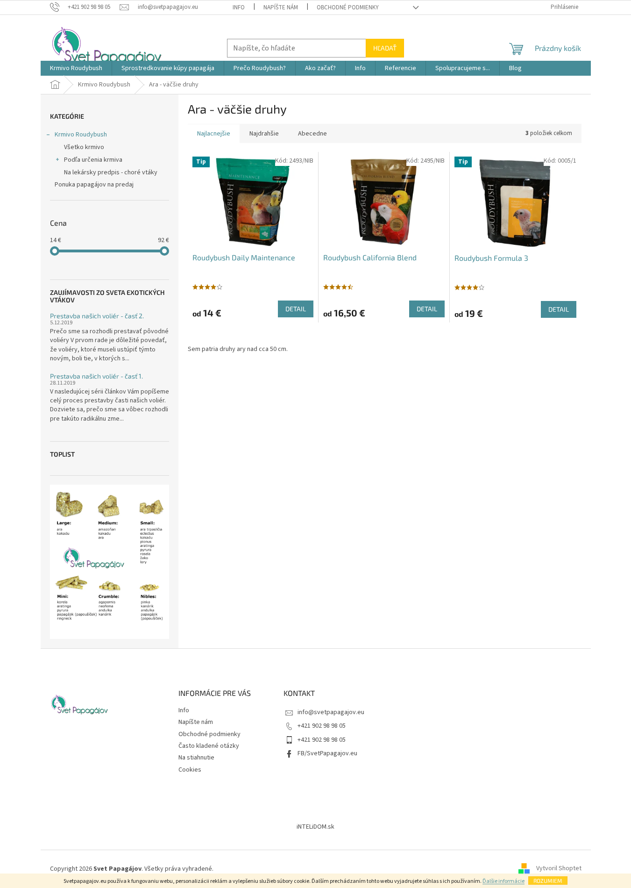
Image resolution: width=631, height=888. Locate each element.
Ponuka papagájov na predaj (94, 184)
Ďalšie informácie (503, 881)
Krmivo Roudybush (81, 134)
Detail (295, 309)
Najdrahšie (264, 133)
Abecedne (312, 133)
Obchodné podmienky (348, 7)
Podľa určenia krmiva (93, 160)
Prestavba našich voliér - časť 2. (97, 315)
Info (239, 7)
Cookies (189, 769)
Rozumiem (547, 880)
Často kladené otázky (208, 746)
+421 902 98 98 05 (322, 725)
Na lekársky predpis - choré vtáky (110, 172)
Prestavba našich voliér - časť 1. (96, 376)
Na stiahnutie (196, 757)
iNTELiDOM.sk (315, 826)
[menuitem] (76, 68)
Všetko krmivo (84, 147)
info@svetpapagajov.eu (331, 712)
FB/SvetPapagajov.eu (327, 753)
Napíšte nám (280, 7)
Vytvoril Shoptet (558, 869)
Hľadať (385, 48)
